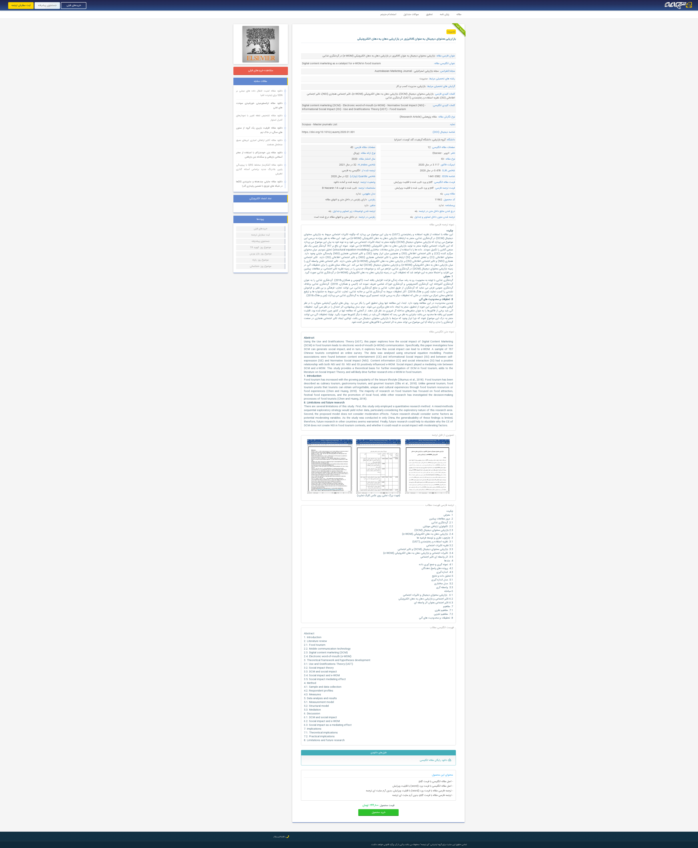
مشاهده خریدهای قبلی (260, 70)
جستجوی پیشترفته (261, 241)
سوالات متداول (411, 14)
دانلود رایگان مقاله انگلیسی (433, 760)
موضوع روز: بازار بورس (261, 254)
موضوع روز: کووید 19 (260, 247)
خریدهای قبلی (74, 5)
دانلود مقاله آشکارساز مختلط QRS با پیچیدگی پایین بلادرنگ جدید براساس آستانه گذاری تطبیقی (259, 169)
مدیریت (451, 32)
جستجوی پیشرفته (47, 5)
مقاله (458, 14)
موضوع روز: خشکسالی (260, 266)
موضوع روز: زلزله (260, 260)
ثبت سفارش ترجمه (21, 5)
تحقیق (429, 14)
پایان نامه (444, 14)
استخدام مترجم (388, 14)
